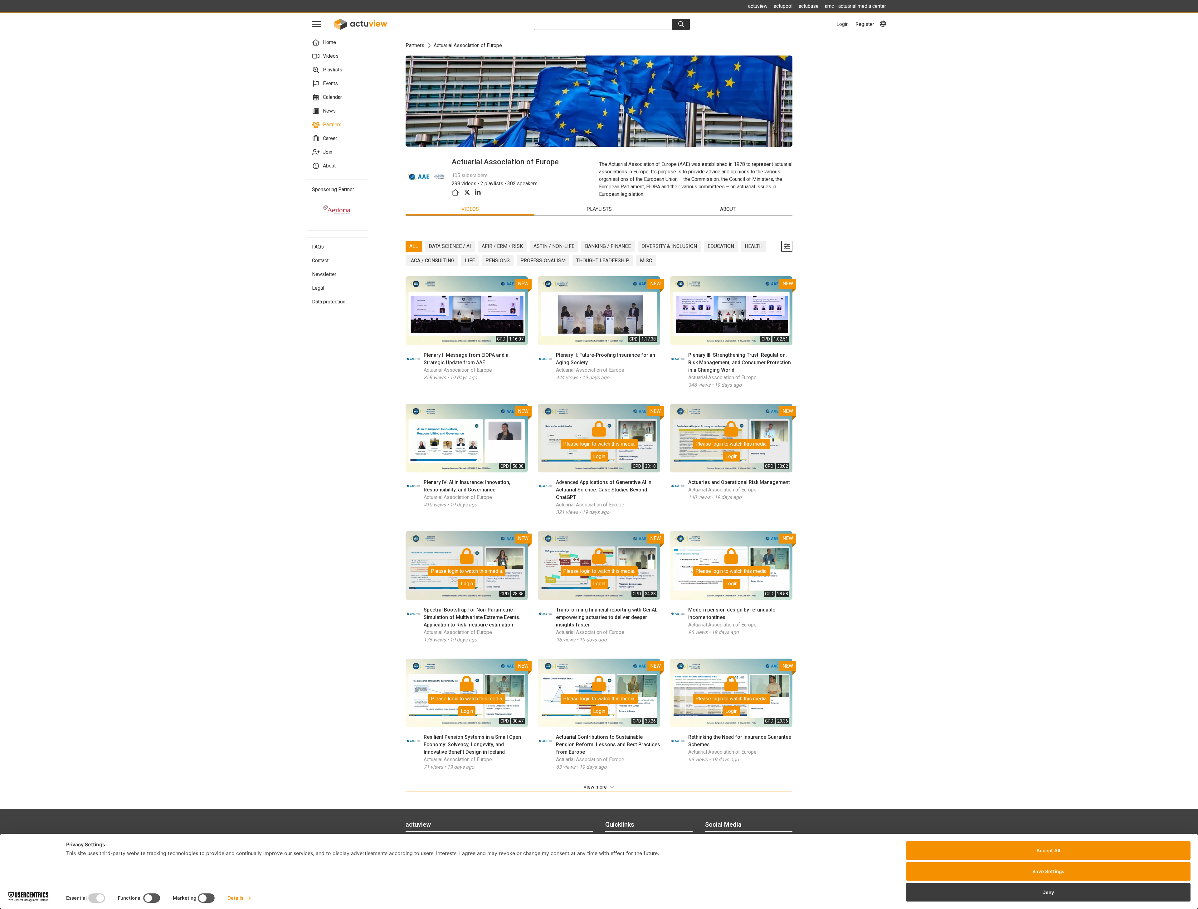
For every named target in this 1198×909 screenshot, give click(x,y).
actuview (757, 6)
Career (330, 138)
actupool (783, 6)
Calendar (332, 97)
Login (599, 456)
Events (330, 83)
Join (327, 152)
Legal (318, 288)
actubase (809, 6)
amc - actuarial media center (855, 6)
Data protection (328, 302)
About (329, 166)
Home (329, 42)
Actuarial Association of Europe (458, 370)
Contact (320, 261)
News (329, 111)
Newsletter (324, 274)
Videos (330, 56)
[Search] (681, 24)
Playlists (332, 70)
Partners (332, 125)
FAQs (318, 247)
